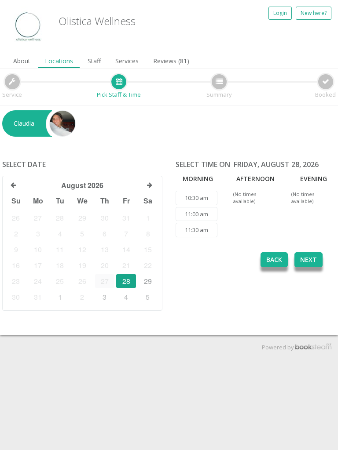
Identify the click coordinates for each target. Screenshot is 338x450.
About (21, 61)
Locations (59, 61)
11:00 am (196, 214)
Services (127, 61)
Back (274, 259)
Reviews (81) (171, 61)
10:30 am (196, 198)
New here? (314, 13)
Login (280, 13)
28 (126, 281)
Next (308, 259)
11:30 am (196, 230)
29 (148, 281)
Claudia (24, 123)
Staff (94, 61)
